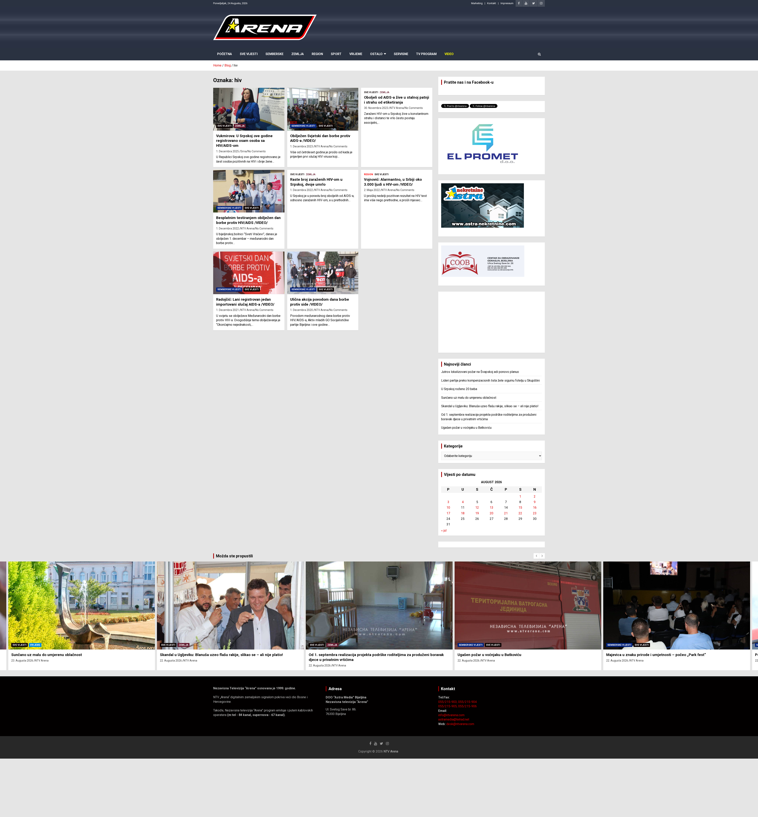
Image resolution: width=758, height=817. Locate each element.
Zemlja (297, 54)
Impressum (507, 3)
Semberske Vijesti (303, 125)
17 (448, 513)
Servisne (401, 54)
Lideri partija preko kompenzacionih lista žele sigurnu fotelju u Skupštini (490, 380)
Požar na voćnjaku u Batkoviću (632, 654)
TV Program (426, 54)
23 (535, 513)
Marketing (477, 3)
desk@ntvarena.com (460, 724)
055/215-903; (448, 702)
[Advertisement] (491, 322)
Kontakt (491, 3)
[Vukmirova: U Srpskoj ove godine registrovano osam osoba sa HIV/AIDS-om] (249, 109)
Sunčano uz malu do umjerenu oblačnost (468, 398)
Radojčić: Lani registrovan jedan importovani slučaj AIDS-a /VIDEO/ (245, 302)
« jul (444, 530)
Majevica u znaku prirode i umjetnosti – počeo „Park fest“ (507, 654)
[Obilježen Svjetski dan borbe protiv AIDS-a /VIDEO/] (323, 109)
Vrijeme (355, 54)
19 (477, 513)
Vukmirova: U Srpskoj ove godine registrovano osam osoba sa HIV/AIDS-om (244, 141)
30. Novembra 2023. (376, 107)
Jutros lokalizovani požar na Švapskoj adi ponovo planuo (480, 372)
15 (520, 507)
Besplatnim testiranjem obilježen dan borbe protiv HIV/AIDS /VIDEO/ (248, 220)
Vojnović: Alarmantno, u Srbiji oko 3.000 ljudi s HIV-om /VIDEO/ (393, 182)
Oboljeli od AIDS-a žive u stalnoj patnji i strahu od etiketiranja (396, 100)
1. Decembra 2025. (227, 151)
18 (462, 513)
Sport (336, 54)
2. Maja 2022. (372, 190)
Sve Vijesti (249, 54)
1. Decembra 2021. (227, 310)
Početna (224, 54)
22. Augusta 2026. (22, 660)
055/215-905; (448, 706)
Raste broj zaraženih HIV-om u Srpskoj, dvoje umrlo (316, 182)
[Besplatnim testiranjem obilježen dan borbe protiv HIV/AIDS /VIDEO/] (249, 191)
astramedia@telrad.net (453, 719)
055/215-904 (467, 702)
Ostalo (376, 54)
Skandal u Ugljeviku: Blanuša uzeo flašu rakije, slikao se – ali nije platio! (489, 406)
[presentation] (536, 556)
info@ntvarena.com (451, 715)
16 (535, 507)
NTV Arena (321, 146)
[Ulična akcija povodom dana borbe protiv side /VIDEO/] (323, 272)
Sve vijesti (224, 125)
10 (448, 507)
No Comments (257, 151)
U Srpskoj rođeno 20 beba (459, 389)
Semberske (274, 54)
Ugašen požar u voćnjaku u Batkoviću (466, 428)
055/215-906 (467, 706)
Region (317, 54)
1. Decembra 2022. (227, 228)
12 (477, 507)
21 (506, 513)
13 (491, 507)
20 (491, 513)
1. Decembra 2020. (301, 310)
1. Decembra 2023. (301, 146)
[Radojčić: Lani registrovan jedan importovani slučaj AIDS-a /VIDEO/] (249, 272)
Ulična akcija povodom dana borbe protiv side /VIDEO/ (319, 302)
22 (520, 513)
